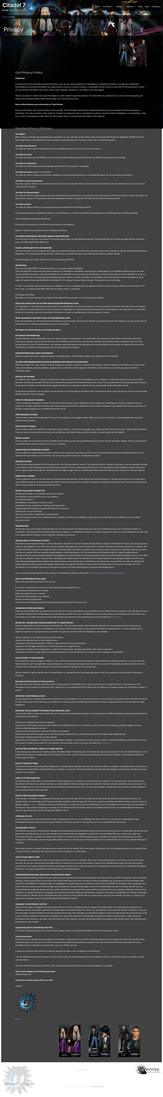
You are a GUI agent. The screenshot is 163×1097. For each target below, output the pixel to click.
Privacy (94, 1086)
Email (17, 1019)
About (118, 6)
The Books (107, 6)
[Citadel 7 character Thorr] (129, 1041)
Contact (155, 6)
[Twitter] (80, 1070)
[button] (113, 6)
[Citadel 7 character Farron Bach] (70, 1041)
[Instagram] (83, 1070)
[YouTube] (87, 1070)
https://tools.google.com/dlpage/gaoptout (106, 573)
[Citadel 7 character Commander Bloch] (99, 1041)
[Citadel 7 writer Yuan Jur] (133, 52)
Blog (140, 6)
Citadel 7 (14, 5)
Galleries (130, 6)
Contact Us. (117, 617)
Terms (101, 1086)
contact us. (33, 804)
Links (147, 6)
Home (97, 6)
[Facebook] (76, 1070)
